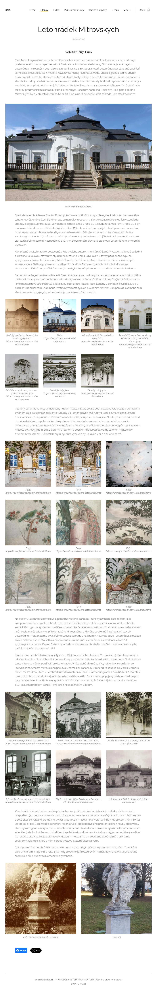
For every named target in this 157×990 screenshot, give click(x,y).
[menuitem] (33, 10)
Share (23, 950)
